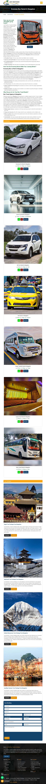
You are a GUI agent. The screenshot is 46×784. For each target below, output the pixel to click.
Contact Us (6, 767)
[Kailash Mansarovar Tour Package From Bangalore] (23, 611)
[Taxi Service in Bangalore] (23, 295)
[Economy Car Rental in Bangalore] (23, 143)
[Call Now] (2, 774)
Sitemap (5, 769)
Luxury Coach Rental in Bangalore (23, 416)
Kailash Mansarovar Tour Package (35, 765)
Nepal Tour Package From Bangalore (12, 524)
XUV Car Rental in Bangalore (23, 265)
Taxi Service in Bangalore (23, 315)
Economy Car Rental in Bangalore (23, 164)
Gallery (5, 763)
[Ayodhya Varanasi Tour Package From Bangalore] (23, 666)
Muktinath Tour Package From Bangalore (13, 579)
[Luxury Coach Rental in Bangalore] (23, 396)
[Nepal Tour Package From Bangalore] (23, 503)
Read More (7, 535)
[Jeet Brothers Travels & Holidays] (11, 2)
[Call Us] (21, 169)
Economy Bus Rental (21, 769)
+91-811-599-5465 (13, 782)
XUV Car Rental (20, 764)
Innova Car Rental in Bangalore (23, 214)
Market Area (6, 770)
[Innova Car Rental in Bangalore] (23, 194)
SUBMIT (6, 738)
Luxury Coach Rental (22, 770)
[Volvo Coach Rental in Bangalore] (23, 447)
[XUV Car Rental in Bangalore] (23, 244)
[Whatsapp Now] (2, 777)
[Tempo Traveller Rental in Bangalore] (23, 345)
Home (4, 14)
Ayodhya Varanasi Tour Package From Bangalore (15, 688)
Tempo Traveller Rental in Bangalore (23, 366)
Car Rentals (10, 14)
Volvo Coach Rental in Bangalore (23, 467)
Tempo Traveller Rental (22, 767)
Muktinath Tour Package (35, 763)
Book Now (26, 168)
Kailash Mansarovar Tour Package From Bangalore (16, 633)
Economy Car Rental (21, 762)
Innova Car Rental (21, 763)
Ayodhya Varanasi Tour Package (35, 768)
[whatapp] (19, 169)
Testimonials (6, 764)
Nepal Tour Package (35, 762)
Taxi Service (20, 766)
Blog (5, 766)
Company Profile (7, 762)
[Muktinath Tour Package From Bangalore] (23, 558)
